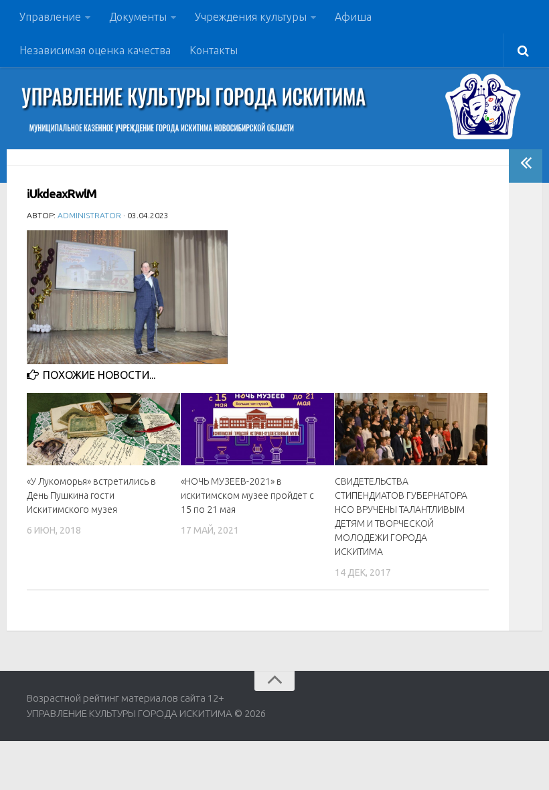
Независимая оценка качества (95, 50)
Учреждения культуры (251, 17)
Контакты (213, 50)
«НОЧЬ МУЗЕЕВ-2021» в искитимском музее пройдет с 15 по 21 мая (247, 495)
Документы (138, 17)
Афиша (353, 17)
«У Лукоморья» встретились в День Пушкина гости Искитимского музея (91, 495)
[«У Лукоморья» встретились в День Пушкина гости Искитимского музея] (103, 429)
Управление (50, 17)
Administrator (89, 215)
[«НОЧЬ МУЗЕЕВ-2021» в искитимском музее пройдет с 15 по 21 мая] (257, 429)
